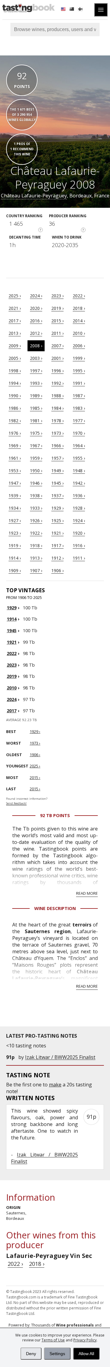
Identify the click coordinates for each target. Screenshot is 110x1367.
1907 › (36, 570)
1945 (11, 630)
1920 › (79, 533)
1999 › (79, 358)
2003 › (36, 358)
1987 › (79, 395)
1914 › (15, 558)
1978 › (57, 420)
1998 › (15, 371)
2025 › (15, 296)
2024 (11, 699)
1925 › (57, 520)
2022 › (79, 296)
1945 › (57, 483)
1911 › (79, 558)
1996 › (57, 371)
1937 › (57, 495)
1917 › (57, 545)
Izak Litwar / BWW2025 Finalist (60, 1057)
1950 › (36, 470)
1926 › (36, 520)
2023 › (57, 296)
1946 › (36, 483)
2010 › (79, 333)
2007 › (57, 346)
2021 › (15, 308)
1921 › (57, 533)
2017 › (15, 321)
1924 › (79, 520)
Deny (31, 1353)
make (55, 1084)
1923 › (15, 533)
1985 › (36, 408)
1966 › (57, 445)
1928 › (79, 508)
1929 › (57, 508)
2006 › (79, 346)
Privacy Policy (85, 1340)
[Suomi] (81, 10)
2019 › (57, 308)
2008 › (36, 346)
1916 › (79, 545)
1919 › (15, 545)
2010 (11, 688)
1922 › (36, 533)
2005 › (15, 358)
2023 (11, 665)
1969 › (15, 445)
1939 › (15, 495)
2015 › (57, 321)
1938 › (36, 495)
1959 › (36, 458)
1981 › (36, 420)
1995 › (79, 371)
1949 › (57, 470)
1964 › (79, 445)
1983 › (79, 408)
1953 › (15, 470)
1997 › (36, 371)
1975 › (36, 433)
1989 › (36, 395)
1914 (11, 619)
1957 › (57, 458)
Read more (87, 893)
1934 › (15, 508)
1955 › (79, 458)
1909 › (15, 570)
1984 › (57, 408)
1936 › (79, 495)
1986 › (15, 408)
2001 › (57, 358)
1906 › (57, 570)
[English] (64, 10)
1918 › (36, 545)
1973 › (57, 433)
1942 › (79, 483)
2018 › (79, 308)
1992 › (57, 383)
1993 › (36, 383)
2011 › (57, 333)
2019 (11, 676)
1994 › (15, 383)
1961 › (15, 458)
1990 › (15, 395)
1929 (11, 608)
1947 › (15, 483)
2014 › (79, 321)
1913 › (36, 558)
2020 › (36, 308)
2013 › (15, 333)
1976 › (15, 433)
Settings (57, 1353)
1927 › (15, 520)
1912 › (57, 558)
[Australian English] (72, 10)
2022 (11, 653)
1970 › (79, 433)
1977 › (79, 420)
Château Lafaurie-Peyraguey (34, 195)
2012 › (36, 333)
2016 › (36, 321)
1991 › (79, 383)
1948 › (79, 470)
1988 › (57, 395)
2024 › (36, 296)
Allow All (86, 1353)
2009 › (15, 346)
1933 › (36, 508)
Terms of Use (53, 1340)
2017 (11, 711)
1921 (11, 642)
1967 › (36, 445)
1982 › (15, 420)
